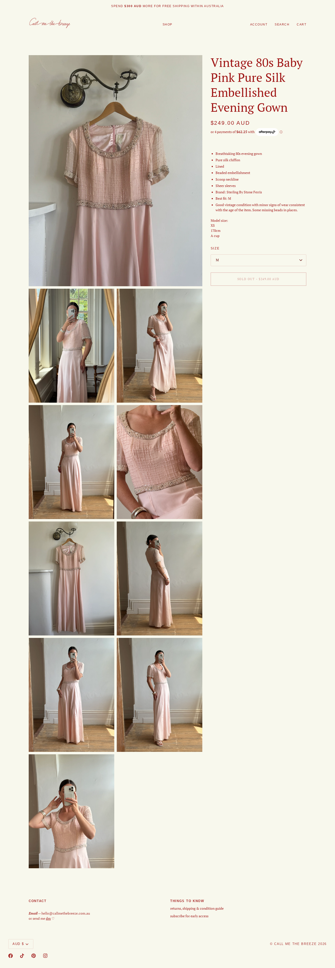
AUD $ (18, 944)
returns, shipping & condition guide (197, 908)
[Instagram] (45, 956)
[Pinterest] (33, 956)
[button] (167, 25)
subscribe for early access (189, 916)
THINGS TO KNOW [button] (187, 901)
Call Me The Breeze (295, 944)
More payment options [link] (228, 308)
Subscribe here (187, 6)
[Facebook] (10, 956)
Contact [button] (38, 901)
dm (48, 918)
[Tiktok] (22, 956)
